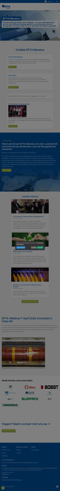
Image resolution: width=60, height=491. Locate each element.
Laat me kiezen (21, 247)
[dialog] (30, 245)
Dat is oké (40, 247)
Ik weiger (33, 247)
